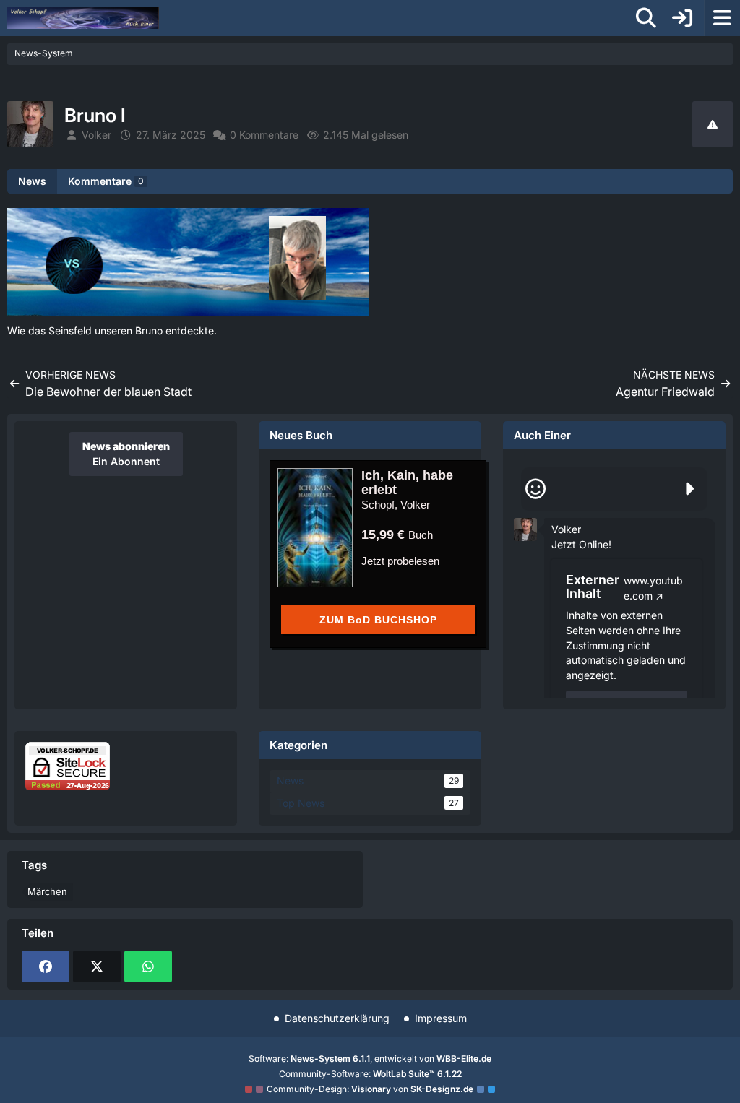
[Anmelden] (682, 18)
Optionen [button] (678, 518)
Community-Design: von (370, 1088)
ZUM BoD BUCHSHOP (378, 620)
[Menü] (722, 18)
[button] (525, 528)
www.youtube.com (653, 588)
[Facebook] (45, 966)
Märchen (47, 891)
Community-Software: (370, 1073)
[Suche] (646, 18)
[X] (97, 966)
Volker (566, 529)
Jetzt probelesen (400, 561)
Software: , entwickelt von (370, 1058)
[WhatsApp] (148, 966)
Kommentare (106, 181)
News (32, 181)
